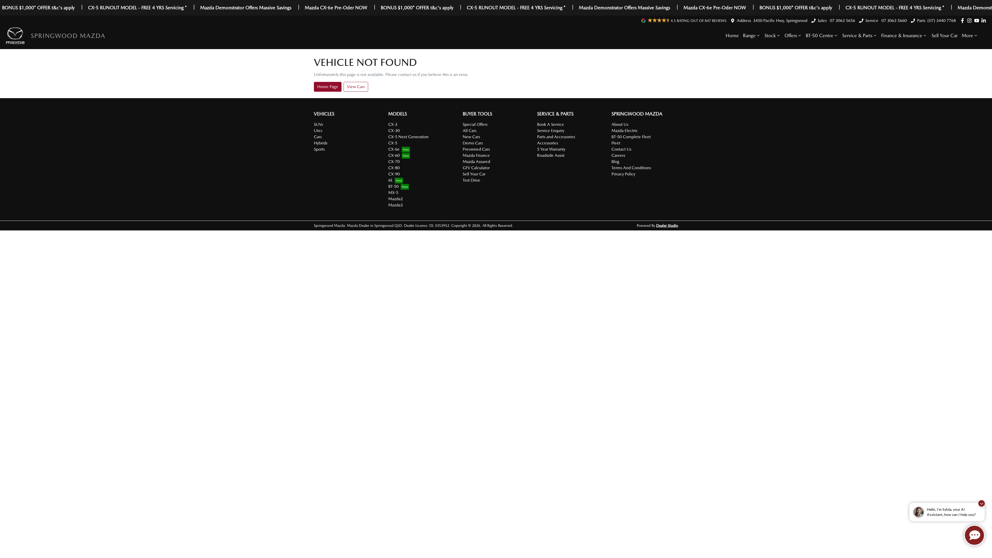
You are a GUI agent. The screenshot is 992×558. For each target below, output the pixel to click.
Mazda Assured (476, 161)
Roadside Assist (550, 155)
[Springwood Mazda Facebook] (963, 20)
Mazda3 (395, 205)
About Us (619, 124)
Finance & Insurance (901, 35)
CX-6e (394, 149)
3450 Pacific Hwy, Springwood (780, 20)
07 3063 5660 (893, 20)
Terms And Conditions (631, 167)
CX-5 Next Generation (408, 136)
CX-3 (392, 124)
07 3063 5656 (842, 20)
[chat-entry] (974, 535)
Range (749, 35)
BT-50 (393, 186)
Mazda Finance (476, 155)
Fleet (615, 143)
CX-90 (394, 174)
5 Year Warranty (551, 149)
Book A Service (550, 124)
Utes (318, 130)
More (967, 35)
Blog (615, 161)
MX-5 (393, 192)
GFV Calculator (476, 167)
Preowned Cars (476, 149)
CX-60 (394, 155)
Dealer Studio (667, 225)
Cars (318, 136)
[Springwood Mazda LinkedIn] (984, 20)
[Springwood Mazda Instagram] (970, 20)
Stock (770, 35)
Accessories (547, 143)
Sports (319, 149)
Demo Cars (473, 143)
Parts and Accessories (556, 136)
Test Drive (471, 180)
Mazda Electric (624, 130)
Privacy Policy (623, 174)
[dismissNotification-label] (981, 503)
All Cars (469, 130)
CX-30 (394, 130)
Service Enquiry (550, 130)
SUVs (318, 124)
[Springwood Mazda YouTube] (977, 20)
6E (390, 180)
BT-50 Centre (819, 35)
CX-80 (394, 167)
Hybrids (320, 143)
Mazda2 (395, 198)
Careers (618, 155)
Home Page (327, 86)
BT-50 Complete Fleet (631, 136)
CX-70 (394, 161)
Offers (791, 35)
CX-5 (392, 143)
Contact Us (621, 149)
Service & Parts (857, 35)
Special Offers (475, 124)
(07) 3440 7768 (941, 20)
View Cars (356, 86)
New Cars (471, 136)
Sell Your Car (945, 35)
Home (732, 35)
